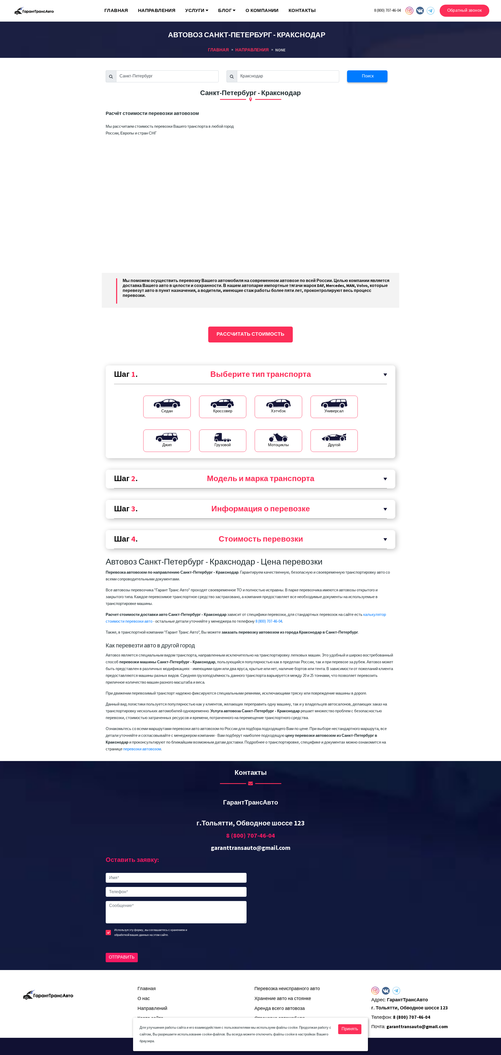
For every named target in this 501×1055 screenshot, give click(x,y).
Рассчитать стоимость (250, 334)
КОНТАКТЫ (302, 11)
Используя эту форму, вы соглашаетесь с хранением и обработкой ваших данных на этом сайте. (150, 932)
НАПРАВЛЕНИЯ (156, 11)
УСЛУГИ (195, 11)
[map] (324, 916)
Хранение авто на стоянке (282, 999)
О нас (144, 999)
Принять (350, 1029)
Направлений (152, 1008)
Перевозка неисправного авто (287, 989)
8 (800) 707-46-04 (387, 10)
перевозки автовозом (142, 749)
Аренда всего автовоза (279, 1008)
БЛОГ (225, 11)
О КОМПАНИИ (262, 11)
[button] (250, 374)
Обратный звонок (464, 10)
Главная (147, 989)
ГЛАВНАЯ (116, 11)
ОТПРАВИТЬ (122, 957)
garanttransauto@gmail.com (250, 848)
